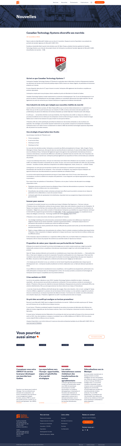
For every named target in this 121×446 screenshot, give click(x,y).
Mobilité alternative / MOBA (47, 434)
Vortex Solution (40, 444)
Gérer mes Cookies (101, 444)
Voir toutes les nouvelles (96, 336)
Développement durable (46, 431)
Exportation (43, 429)
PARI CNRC (58, 212)
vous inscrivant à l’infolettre (34, 323)
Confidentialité (65, 429)
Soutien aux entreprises (46, 423)
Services (55, 2)
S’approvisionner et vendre (47, 421)
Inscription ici (88, 422)
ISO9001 (66, 214)
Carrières (63, 426)
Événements (74, 2)
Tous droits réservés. (30, 444)
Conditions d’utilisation (91, 444)
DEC (64, 212)
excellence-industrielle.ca (21, 427)
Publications (84, 2)
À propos (63, 418)
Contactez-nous (99, 2)
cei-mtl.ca (18, 436)
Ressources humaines (45, 418)
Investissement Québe (72, 212)
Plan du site (81, 444)
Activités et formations (66, 421)
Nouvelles (64, 2)
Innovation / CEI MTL (45, 426)
